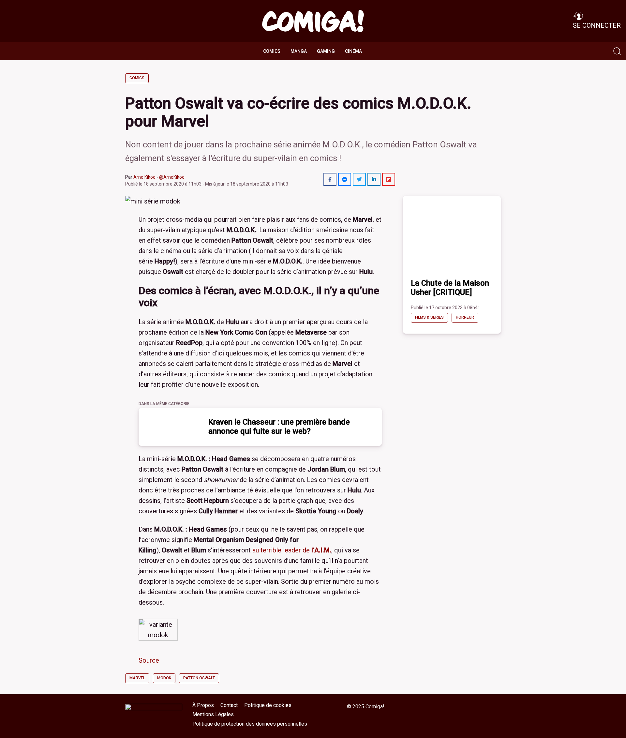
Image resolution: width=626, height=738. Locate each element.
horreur (465, 317)
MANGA (299, 51)
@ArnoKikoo (172, 177)
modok (164, 678)
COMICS (271, 51)
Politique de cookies (267, 705)
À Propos (203, 705)
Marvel (137, 678)
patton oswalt (199, 678)
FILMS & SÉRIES (429, 317)
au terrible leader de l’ (291, 550)
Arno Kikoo (144, 177)
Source (149, 660)
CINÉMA (353, 51)
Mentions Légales (213, 714)
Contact (229, 705)
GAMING (326, 51)
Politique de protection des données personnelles (249, 724)
